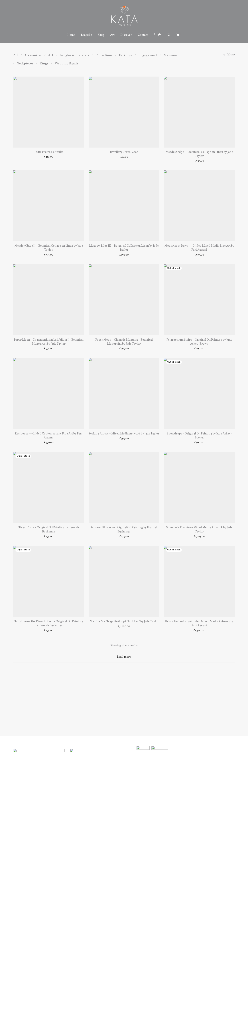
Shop (101, 35)
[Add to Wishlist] (79, 81)
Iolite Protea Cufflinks (48, 152)
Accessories (33, 55)
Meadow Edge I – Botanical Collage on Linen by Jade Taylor (199, 154)
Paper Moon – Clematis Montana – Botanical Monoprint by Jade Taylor (124, 342)
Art (112, 35)
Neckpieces (25, 63)
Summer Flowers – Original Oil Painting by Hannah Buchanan (124, 530)
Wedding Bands (66, 63)
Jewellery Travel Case (124, 152)
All (15, 55)
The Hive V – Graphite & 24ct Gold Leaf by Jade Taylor (124, 622)
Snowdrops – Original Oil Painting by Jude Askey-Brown (199, 436)
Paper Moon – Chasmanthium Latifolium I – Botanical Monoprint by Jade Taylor (49, 342)
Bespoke (86, 35)
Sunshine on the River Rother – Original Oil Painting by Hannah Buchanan (48, 624)
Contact (143, 35)
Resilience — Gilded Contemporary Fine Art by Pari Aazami (48, 436)
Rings (44, 63)
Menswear (171, 55)
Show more (48, 157)
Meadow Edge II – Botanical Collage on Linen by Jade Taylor (49, 248)
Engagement (147, 55)
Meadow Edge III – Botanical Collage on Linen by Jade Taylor (124, 248)
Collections (103, 55)
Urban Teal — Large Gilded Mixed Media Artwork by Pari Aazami (199, 624)
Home (71, 35)
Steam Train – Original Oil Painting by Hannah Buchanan (48, 530)
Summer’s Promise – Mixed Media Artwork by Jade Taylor (199, 530)
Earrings (125, 55)
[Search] (169, 35)
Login (158, 35)
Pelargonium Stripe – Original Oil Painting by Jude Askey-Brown (199, 342)
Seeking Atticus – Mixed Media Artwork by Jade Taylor (124, 434)
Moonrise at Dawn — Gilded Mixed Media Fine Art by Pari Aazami (199, 248)
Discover (126, 35)
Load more (124, 657)
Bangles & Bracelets (74, 55)
